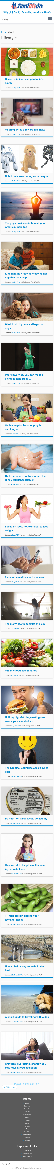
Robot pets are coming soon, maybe (26, 176)
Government (27, 1114)
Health (27, 1117)
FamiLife (19, 1168)
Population (27, 1132)
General (27, 1112)
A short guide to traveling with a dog (27, 1017)
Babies (27, 1103)
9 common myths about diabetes (24, 577)
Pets (27, 1129)
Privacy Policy (27, 1156)
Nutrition (27, 1123)
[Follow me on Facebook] (7, 19)
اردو (9, 12)
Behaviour (27, 1106)
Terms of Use (27, 1153)
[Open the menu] (50, 19)
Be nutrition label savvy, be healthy (26, 818)
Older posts (9, 1087)
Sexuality (27, 1137)
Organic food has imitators (21, 670)
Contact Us (27, 1151)
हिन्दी (5, 12)
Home (3, 32)
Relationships (27, 1135)
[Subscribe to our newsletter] (9, 19)
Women (27, 1140)
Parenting (27, 1126)
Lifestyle (27, 1120)
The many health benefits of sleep (25, 624)
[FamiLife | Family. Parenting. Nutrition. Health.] (27, 5)
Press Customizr (36, 1168)
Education (27, 1109)
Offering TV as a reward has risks (25, 129)
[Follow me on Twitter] (5, 19)
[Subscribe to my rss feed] (3, 19)
